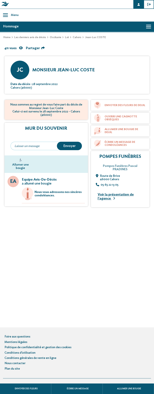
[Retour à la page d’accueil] (4, 6)
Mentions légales (16, 342)
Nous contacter (15, 363)
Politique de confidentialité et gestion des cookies (38, 347)
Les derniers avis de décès (30, 37)
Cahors (77, 37)
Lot (67, 37)
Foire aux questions (17, 336)
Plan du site (12, 368)
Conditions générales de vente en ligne (30, 357)
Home (7, 37)
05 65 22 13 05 (110, 184)
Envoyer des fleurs (26, 388)
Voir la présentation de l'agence (116, 196)
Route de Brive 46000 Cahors (110, 177)
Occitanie (55, 37)
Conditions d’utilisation (20, 352)
